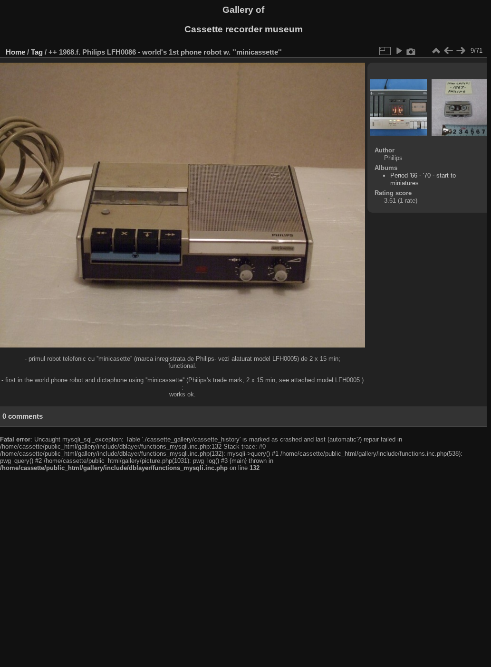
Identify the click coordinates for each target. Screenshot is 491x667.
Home (15, 52)
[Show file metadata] (411, 51)
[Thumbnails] (436, 51)
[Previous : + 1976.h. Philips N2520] (448, 51)
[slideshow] (399, 51)
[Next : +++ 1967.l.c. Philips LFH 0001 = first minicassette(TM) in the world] (460, 51)
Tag (37, 52)
